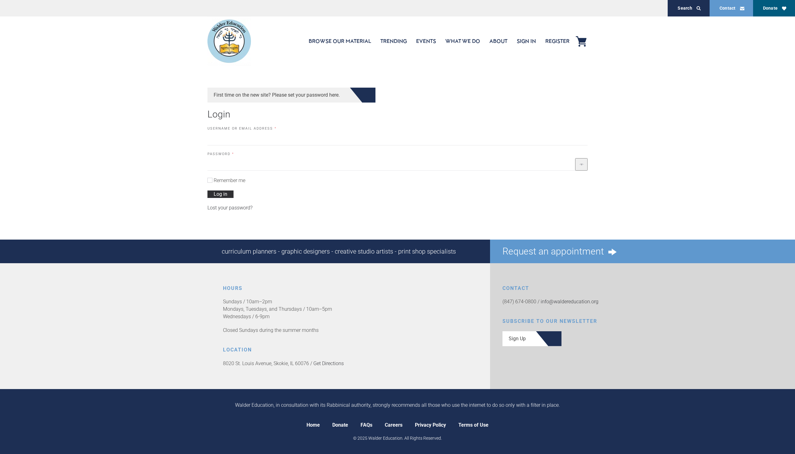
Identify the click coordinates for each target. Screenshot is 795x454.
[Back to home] (229, 41)
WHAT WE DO (462, 41)
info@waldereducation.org (569, 302)
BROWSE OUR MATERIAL (340, 41)
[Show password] (581, 164)
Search (685, 8)
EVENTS (426, 41)
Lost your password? (229, 208)
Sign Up (517, 339)
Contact (728, 8)
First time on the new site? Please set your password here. (277, 95)
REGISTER (557, 41)
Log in (220, 194)
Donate (770, 8)
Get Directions (328, 363)
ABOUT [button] (498, 41)
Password (230, 154)
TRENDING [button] (393, 41)
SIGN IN (526, 41)
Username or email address (252, 128)
